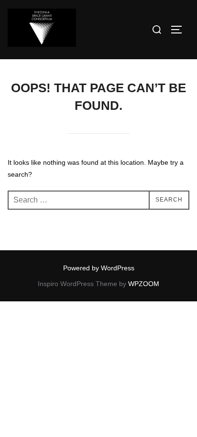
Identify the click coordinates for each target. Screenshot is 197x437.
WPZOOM (143, 284)
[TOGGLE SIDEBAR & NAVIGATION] (179, 29)
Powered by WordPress (98, 268)
